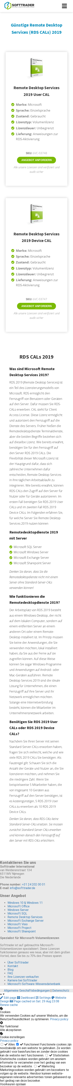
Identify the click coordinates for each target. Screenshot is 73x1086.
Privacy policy (59, 1019)
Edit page (10, 998)
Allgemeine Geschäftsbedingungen (27, 990)
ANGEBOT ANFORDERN (36, 159)
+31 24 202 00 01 (33, 884)
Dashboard (28, 998)
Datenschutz (60, 990)
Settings (45, 998)
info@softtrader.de (22, 888)
